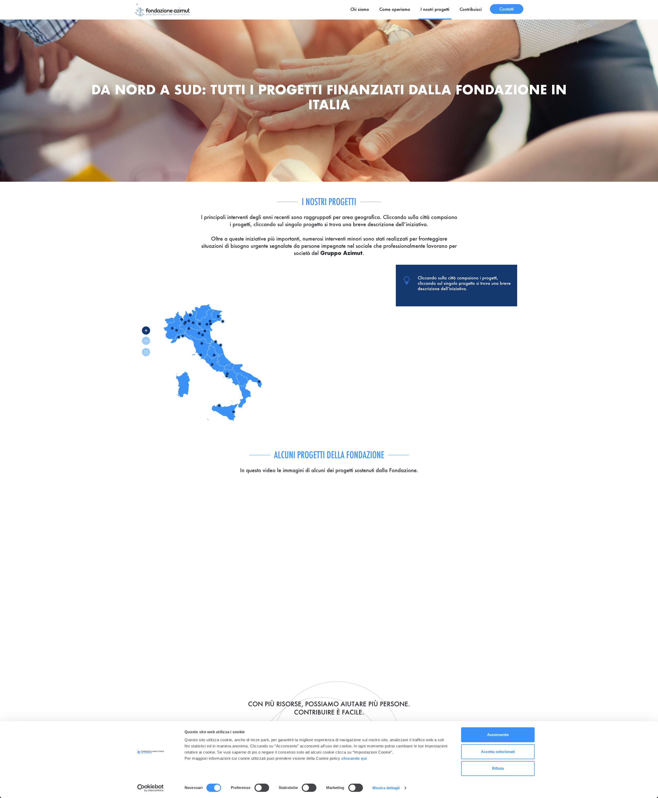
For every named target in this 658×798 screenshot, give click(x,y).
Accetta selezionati (498, 751)
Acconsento (498, 734)
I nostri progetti (435, 9)
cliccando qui (354, 758)
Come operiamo (394, 9)
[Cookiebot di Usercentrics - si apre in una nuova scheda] (150, 788)
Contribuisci (471, 9)
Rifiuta (498, 768)
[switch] (261, 788)
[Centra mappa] (146, 352)
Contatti (506, 9)
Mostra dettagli (386, 788)
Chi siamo (359, 9)
